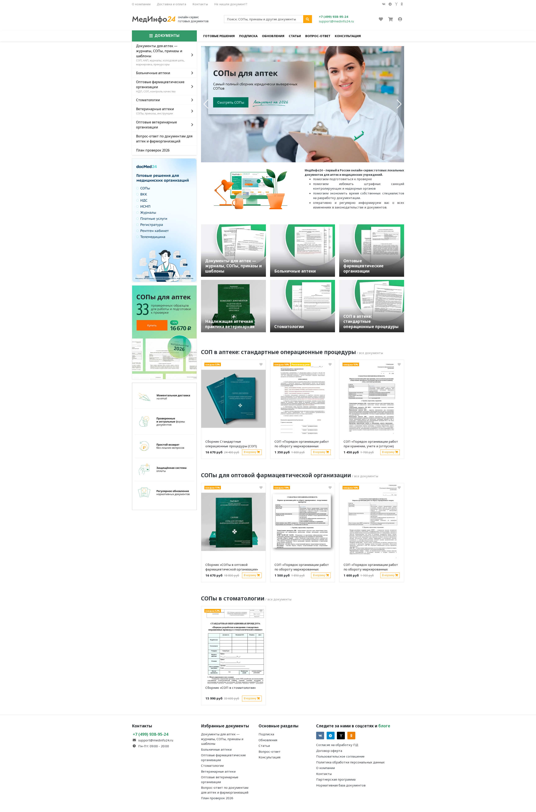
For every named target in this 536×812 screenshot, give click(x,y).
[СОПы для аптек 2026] (164, 332)
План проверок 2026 (217, 798)
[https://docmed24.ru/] (164, 220)
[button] (206, 104)
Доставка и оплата (171, 4)
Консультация (348, 36)
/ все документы (370, 353)
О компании (141, 4)
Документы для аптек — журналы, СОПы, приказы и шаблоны (222, 739)
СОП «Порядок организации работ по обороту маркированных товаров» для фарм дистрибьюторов (371, 567)
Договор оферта (329, 751)
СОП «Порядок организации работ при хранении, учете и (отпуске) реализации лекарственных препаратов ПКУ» (371, 444)
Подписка (248, 36)
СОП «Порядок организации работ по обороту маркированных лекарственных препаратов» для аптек (301, 444)
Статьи (295, 36)
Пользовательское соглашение (340, 756)
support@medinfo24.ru (336, 21)
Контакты (200, 4)
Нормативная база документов (341, 785)
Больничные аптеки (216, 749)
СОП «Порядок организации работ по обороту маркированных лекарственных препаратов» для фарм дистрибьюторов (301, 567)
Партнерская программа (336, 779)
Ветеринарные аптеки (218, 771)
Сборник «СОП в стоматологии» (230, 687)
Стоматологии (212, 765)
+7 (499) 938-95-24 (333, 16)
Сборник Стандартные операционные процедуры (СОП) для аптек (231, 444)
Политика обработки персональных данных (350, 762)
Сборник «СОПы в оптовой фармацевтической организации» (231, 567)
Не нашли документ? (230, 4)
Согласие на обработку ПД (337, 745)
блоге (384, 725)
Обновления (273, 36)
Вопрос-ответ (317, 36)
